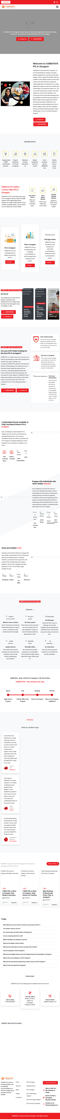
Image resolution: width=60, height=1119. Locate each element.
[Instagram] (57, 2)
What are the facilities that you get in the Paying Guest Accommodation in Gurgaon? (27, 954)
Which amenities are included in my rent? (15, 939)
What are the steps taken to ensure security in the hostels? (20, 947)
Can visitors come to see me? (11, 928)
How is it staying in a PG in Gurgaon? (14, 950)
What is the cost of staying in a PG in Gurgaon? (16, 958)
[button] (30, 925)
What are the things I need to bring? (13, 943)
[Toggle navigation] (57, 6)
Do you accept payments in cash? (13, 936)
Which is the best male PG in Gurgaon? (14, 965)
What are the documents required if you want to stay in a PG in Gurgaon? (24, 961)
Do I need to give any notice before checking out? (17, 932)
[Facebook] (54, 2)
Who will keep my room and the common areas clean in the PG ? (21, 925)
